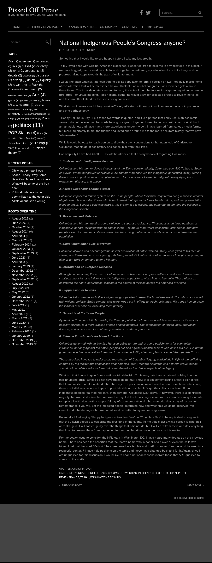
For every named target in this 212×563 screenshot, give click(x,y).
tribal (84, 477)
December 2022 (22, 270)
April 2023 (18, 262)
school (13, 138)
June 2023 (19, 257)
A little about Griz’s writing (28, 201)
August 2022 (20, 283)
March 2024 (20, 240)
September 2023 (23, 253)
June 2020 (19, 322)
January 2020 (21, 335)
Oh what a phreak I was (27, 170)
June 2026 (19, 222)
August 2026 (20, 218)
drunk (33, 80)
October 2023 (21, 248)
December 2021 (22, 301)
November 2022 (22, 275)
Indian (133, 473)
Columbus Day (117, 473)
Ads (13, 61)
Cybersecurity (32, 70)
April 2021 (18, 314)
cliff (16, 71)
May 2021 (18, 309)
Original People (177, 473)
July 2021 (18, 305)
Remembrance (69, 477)
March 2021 (20, 318)
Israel (29, 104)
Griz (92, 50)
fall (27, 85)
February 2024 (21, 244)
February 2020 (21, 331)
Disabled (29, 75)
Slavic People (27, 138)
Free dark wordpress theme (188, 497)
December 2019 (22, 340)
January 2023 (21, 266)
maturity (18, 114)
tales (41, 138)
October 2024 (21, 227)
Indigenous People (151, 473)
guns (13, 100)
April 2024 (18, 235)
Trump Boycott (154, 27)
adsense (27, 61)
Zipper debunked (25, 148)
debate (15, 75)
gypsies (26, 100)
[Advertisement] (106, 533)
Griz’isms (129, 27)
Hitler (37, 100)
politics (28, 125)
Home (17, 27)
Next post (194, 485)
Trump (42, 143)
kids (38, 109)
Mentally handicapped (37, 114)
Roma (42, 133)
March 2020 (20, 327)
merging (14, 118)
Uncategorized (87, 473)
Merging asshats (31, 118)
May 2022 (18, 292)
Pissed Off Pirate (33, 9)
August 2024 (20, 231)
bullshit (29, 66)
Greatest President (19, 95)
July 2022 (18, 288)
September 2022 (23, 279)
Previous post (72, 485)
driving (19, 80)
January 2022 (21, 296)
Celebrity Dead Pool (45, 28)
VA (11, 148)
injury (17, 105)
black (16, 66)
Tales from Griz (21, 143)
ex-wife (18, 85)
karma (28, 109)
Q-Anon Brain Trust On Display (92, 27)
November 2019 (22, 344)
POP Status (22, 132)
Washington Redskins (105, 477)
